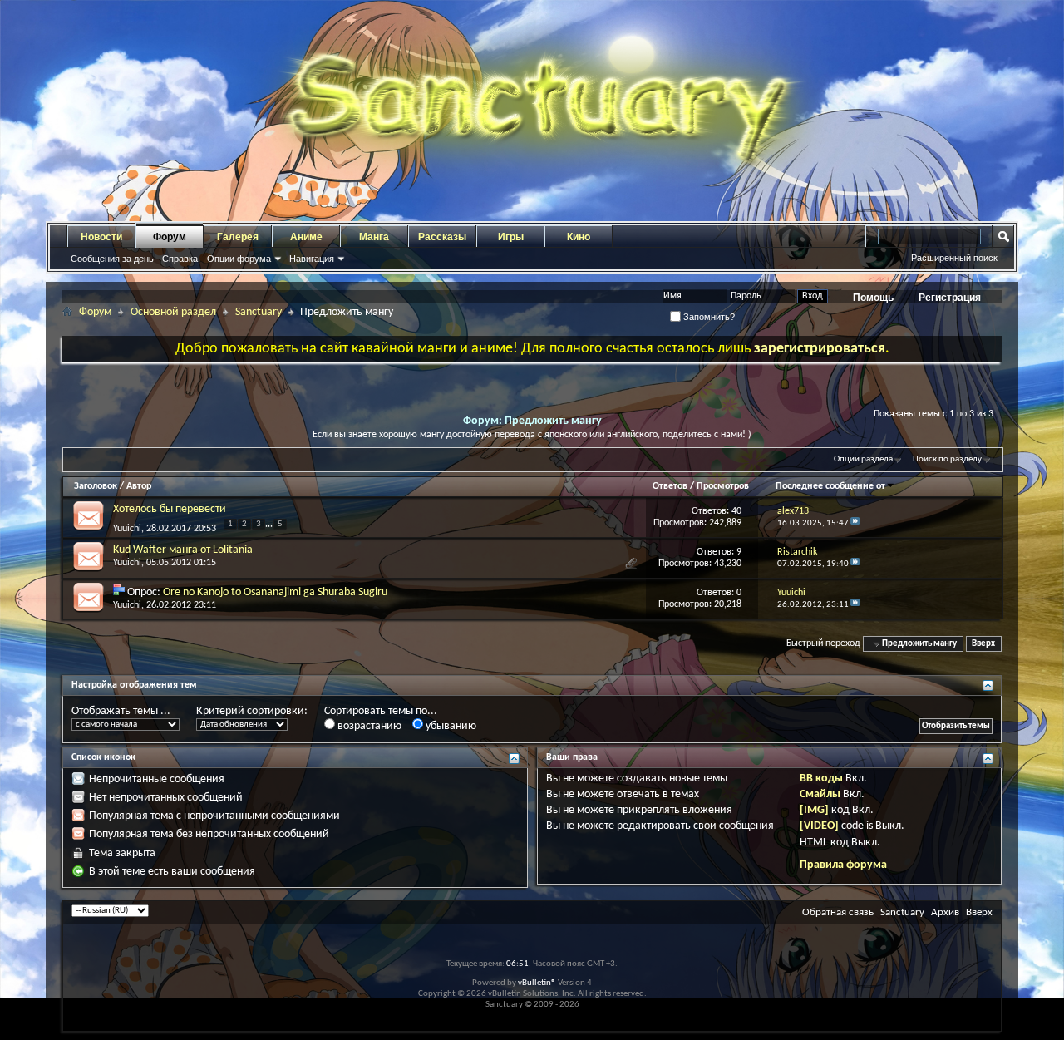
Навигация (311, 259)
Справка (180, 259)
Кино (578, 237)
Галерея (238, 237)
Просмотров (723, 486)
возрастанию (368, 726)
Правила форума (843, 865)
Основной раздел (173, 312)
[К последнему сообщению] (855, 523)
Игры (511, 237)
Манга (374, 237)
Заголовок (95, 486)
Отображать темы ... (120, 711)
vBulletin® (537, 983)
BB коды (821, 778)
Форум (169, 237)
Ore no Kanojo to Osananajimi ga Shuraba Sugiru (275, 592)
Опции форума (239, 259)
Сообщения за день (112, 259)
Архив (945, 912)
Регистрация (950, 297)
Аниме (306, 237)
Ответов (670, 486)
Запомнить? (708, 317)
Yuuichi (127, 529)
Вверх (983, 643)
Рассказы (442, 237)
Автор (138, 486)
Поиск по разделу (947, 459)
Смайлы (820, 794)
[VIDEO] (819, 826)
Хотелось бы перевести (169, 509)
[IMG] (814, 810)
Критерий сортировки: (252, 711)
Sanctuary (258, 312)
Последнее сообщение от (830, 486)
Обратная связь (838, 912)
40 (736, 511)
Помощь (873, 297)
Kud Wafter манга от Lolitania (183, 550)
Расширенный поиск (954, 258)
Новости (101, 237)
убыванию (449, 726)
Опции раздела (863, 459)
